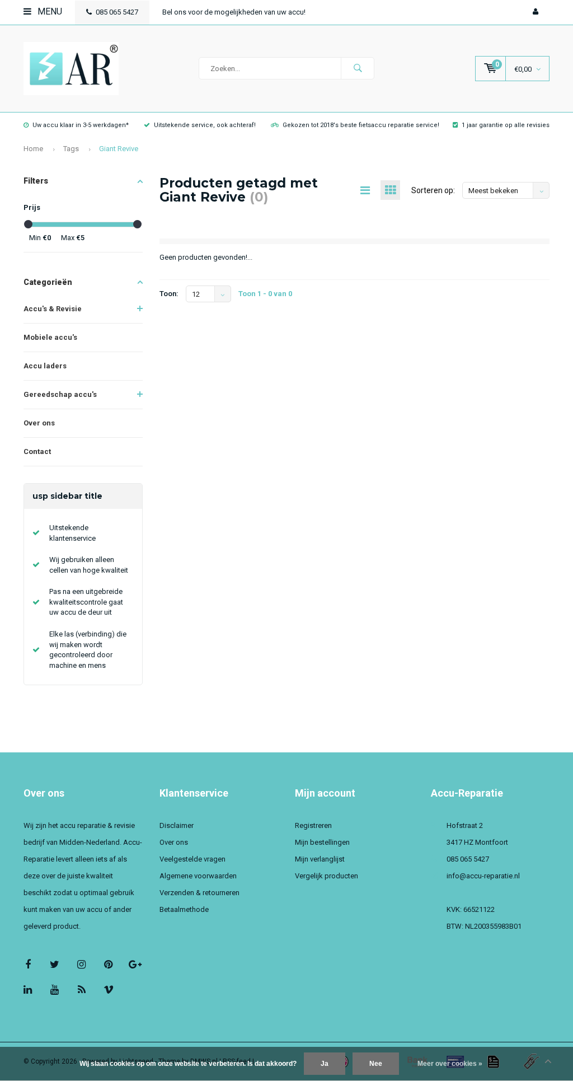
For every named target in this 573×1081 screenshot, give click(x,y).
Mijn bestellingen (322, 842)
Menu (48, 11)
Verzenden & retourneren (199, 892)
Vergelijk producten (326, 876)
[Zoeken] (357, 68)
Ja (324, 1064)
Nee (375, 1064)
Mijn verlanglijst (320, 859)
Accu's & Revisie (53, 309)
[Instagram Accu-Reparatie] (81, 964)
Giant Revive (118, 148)
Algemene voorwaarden (198, 876)
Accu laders (45, 366)
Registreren (313, 825)
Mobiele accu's (50, 337)
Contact (37, 451)
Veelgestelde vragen (192, 859)
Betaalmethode (184, 909)
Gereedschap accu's (60, 394)
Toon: (169, 293)
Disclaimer (176, 825)
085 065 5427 (117, 12)
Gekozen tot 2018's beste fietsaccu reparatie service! (361, 125)
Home (33, 148)
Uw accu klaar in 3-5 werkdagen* (80, 125)
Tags (71, 148)
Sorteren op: (433, 190)
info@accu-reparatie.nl (483, 876)
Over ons (39, 423)
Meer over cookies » (449, 1064)
